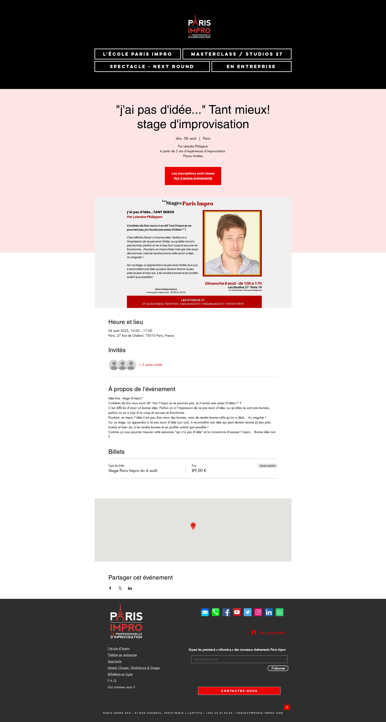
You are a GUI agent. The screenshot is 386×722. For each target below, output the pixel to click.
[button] (286, 706)
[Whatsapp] (279, 612)
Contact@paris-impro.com (259, 713)
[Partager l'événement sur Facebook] (110, 588)
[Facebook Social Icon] (226, 612)
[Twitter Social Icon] (248, 612)
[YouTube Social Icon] (237, 612)
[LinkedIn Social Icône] (269, 612)
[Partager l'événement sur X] (120, 588)
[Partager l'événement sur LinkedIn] (130, 588)
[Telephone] (216, 612)
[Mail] (205, 612)
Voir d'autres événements (193, 178)
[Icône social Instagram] (258, 612)
